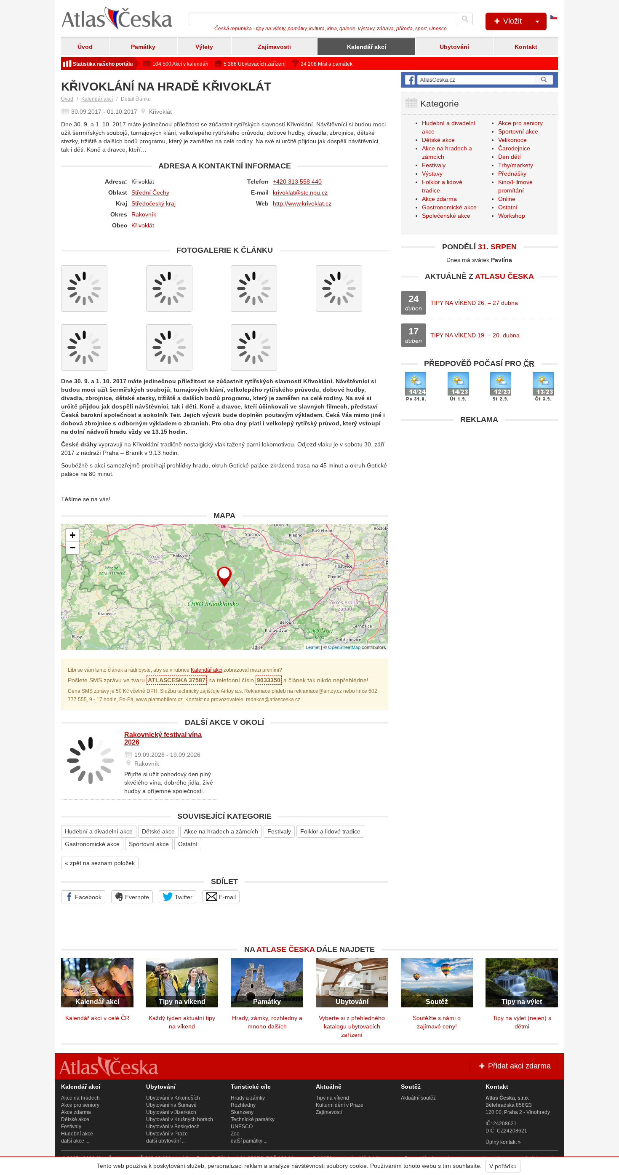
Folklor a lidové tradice (330, 831)
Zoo (235, 1134)
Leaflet (313, 647)
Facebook (87, 897)
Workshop (511, 215)
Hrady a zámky (248, 1098)
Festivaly (279, 831)
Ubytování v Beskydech (173, 1127)
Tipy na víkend (332, 1098)
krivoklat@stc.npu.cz (300, 192)
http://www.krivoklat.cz (302, 203)
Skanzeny (242, 1112)
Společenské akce (446, 215)
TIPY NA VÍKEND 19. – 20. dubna (475, 335)
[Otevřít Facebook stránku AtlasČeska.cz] (479, 80)
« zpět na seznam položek (100, 863)
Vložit (511, 21)
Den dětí (509, 156)
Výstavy (432, 173)
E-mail (226, 897)
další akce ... (75, 1141)
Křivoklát (142, 225)
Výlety (204, 46)
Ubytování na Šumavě (171, 1105)
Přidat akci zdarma (518, 1066)
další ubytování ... (166, 1141)
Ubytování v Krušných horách (179, 1119)
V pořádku (503, 1166)
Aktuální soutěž (418, 1098)
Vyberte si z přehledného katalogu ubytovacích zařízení (352, 1026)
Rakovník (143, 214)
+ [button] (72, 535)
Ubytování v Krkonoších (173, 1098)
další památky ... (249, 1141)
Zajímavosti (274, 46)
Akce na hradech (80, 1098)
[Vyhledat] (465, 19)
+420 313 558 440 (297, 181)
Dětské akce (158, 831)
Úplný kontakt (501, 1142)
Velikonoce (512, 139)
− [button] (72, 547)
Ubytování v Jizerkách (171, 1112)
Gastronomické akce (92, 844)
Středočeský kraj (153, 203)
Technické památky (253, 1119)
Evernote (136, 897)
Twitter (182, 897)
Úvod (85, 46)
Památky (143, 46)
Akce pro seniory (520, 123)
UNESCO (242, 1127)
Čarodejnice (514, 148)
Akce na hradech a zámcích (221, 831)
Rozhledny (243, 1105)
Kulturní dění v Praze (339, 1105)
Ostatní (187, 844)
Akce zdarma (439, 198)
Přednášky (512, 173)
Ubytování (454, 46)
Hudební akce (77, 1134)
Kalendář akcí (366, 46)
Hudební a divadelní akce (99, 831)
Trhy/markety (515, 165)
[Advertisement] (479, 487)
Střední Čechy (150, 192)
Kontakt (526, 46)
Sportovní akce (149, 844)
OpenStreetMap (344, 647)
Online (506, 198)
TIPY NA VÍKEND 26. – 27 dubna (474, 302)
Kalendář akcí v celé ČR (97, 1018)
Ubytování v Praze (167, 1134)
